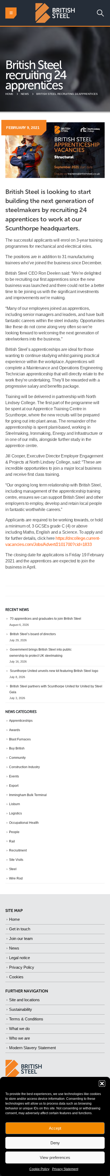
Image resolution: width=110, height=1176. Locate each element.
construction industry (24, 767)
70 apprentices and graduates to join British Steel (45, 619)
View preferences (55, 1157)
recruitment (18, 850)
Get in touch (19, 929)
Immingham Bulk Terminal (28, 795)
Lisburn (14, 804)
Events (14, 776)
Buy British (17, 748)
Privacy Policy (21, 967)
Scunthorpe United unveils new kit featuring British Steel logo (54, 671)
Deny (55, 1143)
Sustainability (20, 1009)
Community (17, 758)
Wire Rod (16, 878)
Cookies (16, 977)
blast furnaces (20, 739)
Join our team (21, 938)
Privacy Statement (65, 1169)
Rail (12, 841)
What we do (19, 1028)
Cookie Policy (39, 1169)
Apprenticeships (21, 721)
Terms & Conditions (26, 1019)
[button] (102, 1083)
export (13, 786)
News (14, 948)
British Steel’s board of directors (33, 634)
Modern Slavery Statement (32, 1047)
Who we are (19, 1038)
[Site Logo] (55, 13)
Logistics (15, 813)
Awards (14, 730)
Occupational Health (24, 823)
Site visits (16, 860)
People (14, 832)
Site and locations (24, 999)
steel (13, 869)
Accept (55, 1128)
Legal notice (19, 957)
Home (14, 919)
